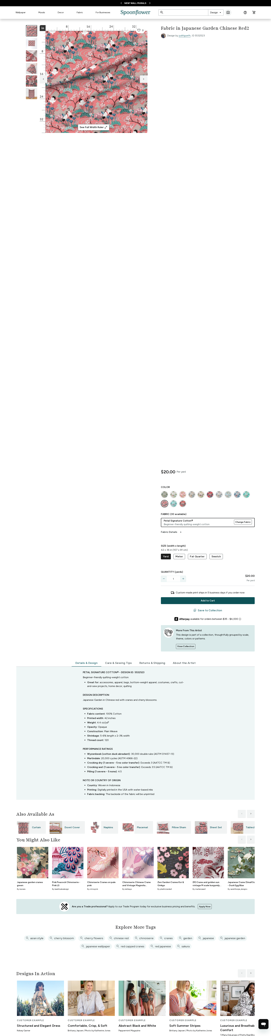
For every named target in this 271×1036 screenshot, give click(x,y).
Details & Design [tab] (86, 663)
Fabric (80, 12)
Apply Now (204, 906)
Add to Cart (208, 600)
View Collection (185, 646)
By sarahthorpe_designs (237, 889)
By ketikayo (127, 889)
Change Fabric (243, 522)
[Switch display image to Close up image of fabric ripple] (31, 81)
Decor (61, 12)
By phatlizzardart (164, 889)
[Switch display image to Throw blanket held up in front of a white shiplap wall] (31, 93)
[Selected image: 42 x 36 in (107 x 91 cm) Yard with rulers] (31, 30)
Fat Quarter (197, 556)
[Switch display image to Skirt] (31, 68)
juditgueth (185, 35)
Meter (179, 556)
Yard (166, 556)
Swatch (216, 556)
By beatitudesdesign (60, 889)
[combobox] (216, 12)
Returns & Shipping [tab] (152, 663)
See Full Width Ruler (93, 127)
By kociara (21, 889)
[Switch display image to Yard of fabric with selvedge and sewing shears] (31, 43)
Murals (41, 12)
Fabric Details (171, 532)
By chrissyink (92, 889)
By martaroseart (199, 889)
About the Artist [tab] (184, 663)
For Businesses (103, 12)
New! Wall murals (135, 3)
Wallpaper (21, 12)
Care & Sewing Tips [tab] (118, 663)
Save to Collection (207, 610)
